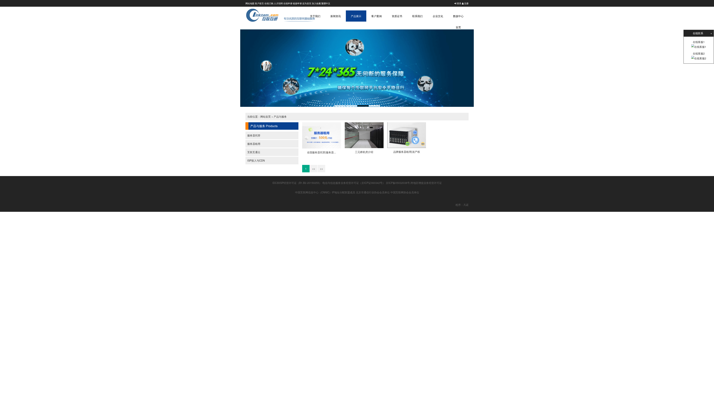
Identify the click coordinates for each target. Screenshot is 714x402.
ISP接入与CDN (256, 160)
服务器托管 (253, 135)
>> (321, 168)
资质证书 (397, 16)
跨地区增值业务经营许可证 (426, 183)
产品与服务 (280, 116)
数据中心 (458, 16)
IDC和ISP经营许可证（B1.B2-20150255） (297, 183)
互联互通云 (253, 152)
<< (313, 168)
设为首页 (306, 3)
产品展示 (356, 16)
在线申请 (287, 3)
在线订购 (268, 3)
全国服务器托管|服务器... (321, 152)
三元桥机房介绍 (364, 152)
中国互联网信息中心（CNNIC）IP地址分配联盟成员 (325, 192)
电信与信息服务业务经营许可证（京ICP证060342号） (353, 183)
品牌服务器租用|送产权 (406, 152)
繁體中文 (325, 3)
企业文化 (438, 16)
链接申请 (297, 3)
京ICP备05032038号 (398, 183)
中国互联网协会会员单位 (404, 192)
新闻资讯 (335, 16)
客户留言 (259, 3)
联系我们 (417, 16)
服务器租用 (253, 144)
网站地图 (249, 3)
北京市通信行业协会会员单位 (373, 192)
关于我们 (315, 16)
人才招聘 (278, 3)
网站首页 (265, 116)
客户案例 (376, 16)
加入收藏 (316, 3)
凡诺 (466, 205)
